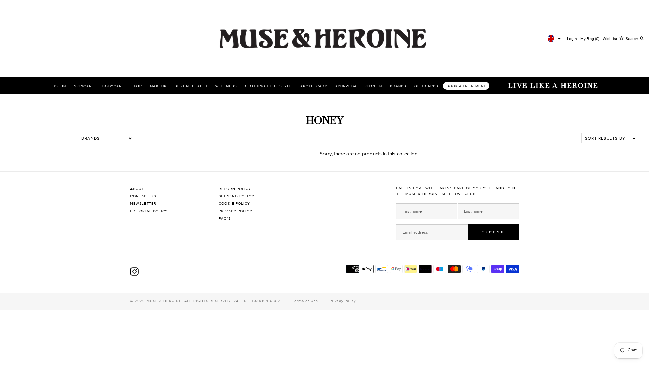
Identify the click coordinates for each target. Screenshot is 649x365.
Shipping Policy (236, 196)
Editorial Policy (149, 211)
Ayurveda (346, 86)
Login (572, 38)
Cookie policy (234, 203)
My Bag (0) (589, 38)
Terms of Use (305, 301)
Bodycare (113, 86)
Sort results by (605, 138)
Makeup (158, 86)
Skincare (84, 86)
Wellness (226, 86)
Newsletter (143, 203)
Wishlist (610, 38)
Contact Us (143, 196)
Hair (137, 86)
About (137, 189)
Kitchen (373, 86)
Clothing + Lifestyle (268, 86)
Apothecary (313, 86)
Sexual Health (191, 86)
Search (632, 38)
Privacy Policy (235, 211)
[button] (554, 38)
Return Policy (235, 189)
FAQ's (225, 218)
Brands (398, 86)
